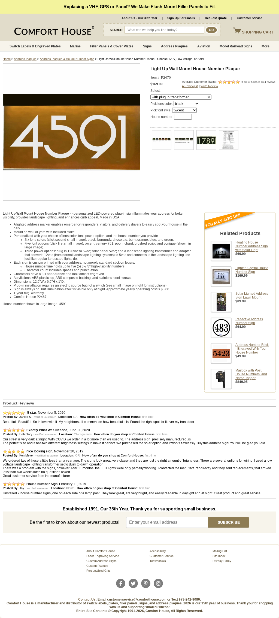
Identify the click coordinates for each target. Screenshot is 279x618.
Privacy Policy (222, 560)
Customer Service (249, 18)
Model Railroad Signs (236, 46)
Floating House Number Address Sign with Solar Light (251, 246)
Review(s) (190, 86)
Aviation (203, 46)
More (265, 46)
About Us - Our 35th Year (139, 18)
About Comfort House (100, 551)
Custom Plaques (97, 565)
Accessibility (158, 551)
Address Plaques (174, 46)
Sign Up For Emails (181, 18)
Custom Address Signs (101, 560)
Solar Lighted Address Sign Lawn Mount (251, 295)
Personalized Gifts (98, 570)
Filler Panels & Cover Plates (112, 46)
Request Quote (216, 18)
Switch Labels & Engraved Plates (35, 46)
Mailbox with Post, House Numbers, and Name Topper (251, 374)
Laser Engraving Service (102, 556)
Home (7, 58)
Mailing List (220, 551)
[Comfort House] (41, 31)
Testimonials (158, 560)
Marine (75, 46)
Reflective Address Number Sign (249, 321)
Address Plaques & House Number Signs (67, 58)
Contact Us (87, 599)
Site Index (219, 556)
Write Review (209, 86)
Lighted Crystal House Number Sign (251, 270)
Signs (147, 46)
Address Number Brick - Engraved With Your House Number (252, 348)
